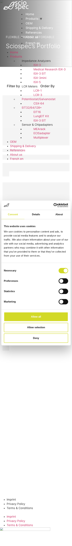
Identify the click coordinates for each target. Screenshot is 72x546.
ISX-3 (37, 65)
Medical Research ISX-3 (49, 69)
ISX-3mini (39, 78)
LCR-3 (37, 95)
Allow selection (36, 327)
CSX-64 (38, 103)
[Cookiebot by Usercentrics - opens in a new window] (53, 205)
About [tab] (59, 214)
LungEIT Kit (41, 116)
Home (30, 14)
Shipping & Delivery (39, 28)
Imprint (11, 499)
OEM (29, 23)
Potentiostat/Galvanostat (38, 99)
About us (32, 37)
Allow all (36, 316)
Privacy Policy (16, 504)
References (34, 32)
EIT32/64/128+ (32, 107)
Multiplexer (40, 137)
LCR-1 (37, 90)
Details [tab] (36, 214)
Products (32, 18)
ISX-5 (37, 82)
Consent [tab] (13, 214)
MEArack (39, 129)
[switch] (63, 281)
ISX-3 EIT (39, 73)
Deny (36, 338)
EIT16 (37, 112)
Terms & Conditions (20, 508)
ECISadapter (41, 133)
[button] (5, 48)
